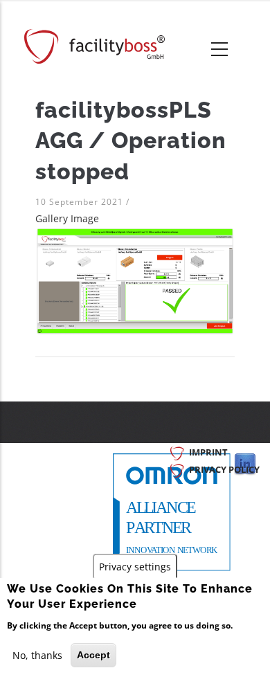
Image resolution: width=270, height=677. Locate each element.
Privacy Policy (224, 469)
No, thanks (37, 655)
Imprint (208, 452)
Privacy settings (135, 566)
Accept (93, 654)
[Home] (94, 46)
